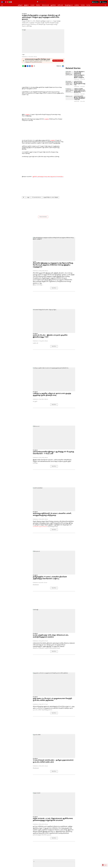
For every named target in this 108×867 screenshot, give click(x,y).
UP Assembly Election (36, 197)
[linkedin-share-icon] (30, 66)
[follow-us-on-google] (63, 66)
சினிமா (38, 5)
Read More (54, 288)
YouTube (83, 5)
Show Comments (43, 216)
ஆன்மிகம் (53, 5)
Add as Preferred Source (58, 60)
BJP (23, 197)
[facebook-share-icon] (27, 66)
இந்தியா (26, 5)
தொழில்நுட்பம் (69, 5)
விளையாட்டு (45, 5)
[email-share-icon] (32, 66)
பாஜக (28, 197)
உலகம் (32, 5)
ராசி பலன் (60, 5)
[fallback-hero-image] (70, 73)
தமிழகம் (20, 5)
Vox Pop (88, 5)
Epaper (105, 864)
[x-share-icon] (25, 66)
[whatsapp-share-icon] (23, 66)
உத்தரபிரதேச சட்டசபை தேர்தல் (50, 197)
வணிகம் (76, 5)
